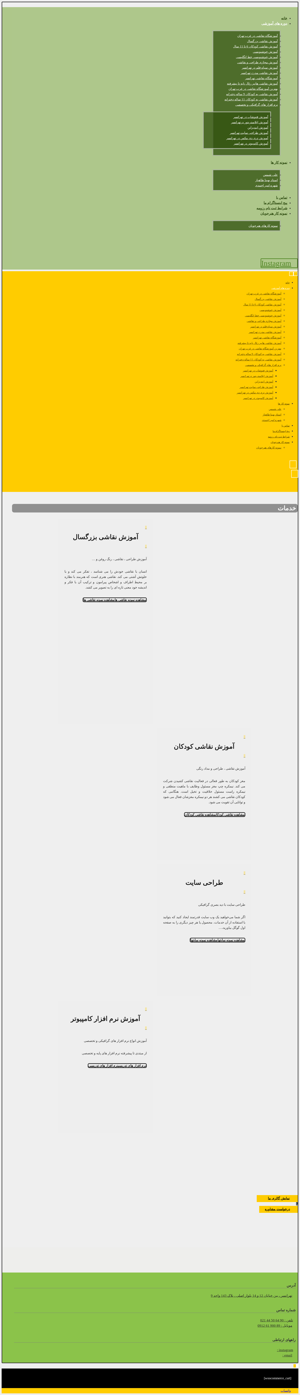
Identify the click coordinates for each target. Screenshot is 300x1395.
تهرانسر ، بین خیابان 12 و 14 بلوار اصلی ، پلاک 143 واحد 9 (251, 1296)
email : (287, 1355)
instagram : (285, 1350)
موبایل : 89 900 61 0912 (275, 1326)
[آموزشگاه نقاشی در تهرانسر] (288, 256)
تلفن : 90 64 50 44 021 (276, 1320)
